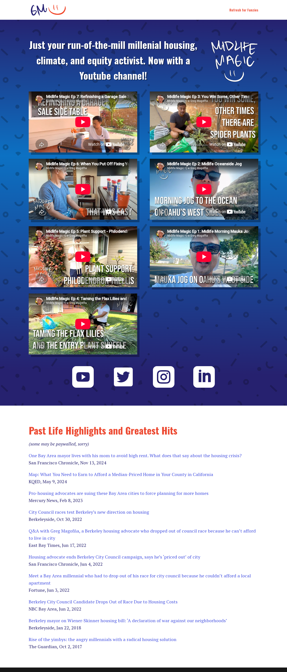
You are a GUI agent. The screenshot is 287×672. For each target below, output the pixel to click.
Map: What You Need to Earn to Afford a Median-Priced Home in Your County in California (121, 474)
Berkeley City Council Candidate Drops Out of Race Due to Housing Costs (103, 602)
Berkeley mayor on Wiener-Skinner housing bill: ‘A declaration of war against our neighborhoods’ (128, 621)
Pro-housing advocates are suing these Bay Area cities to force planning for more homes (119, 493)
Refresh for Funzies (243, 10)
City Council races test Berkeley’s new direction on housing (89, 512)
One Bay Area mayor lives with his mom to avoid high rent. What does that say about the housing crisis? (135, 455)
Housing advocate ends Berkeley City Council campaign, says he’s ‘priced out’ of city (114, 557)
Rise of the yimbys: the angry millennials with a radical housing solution (102, 639)
